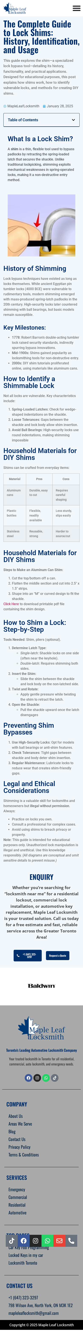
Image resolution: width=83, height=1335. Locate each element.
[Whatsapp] (46, 1078)
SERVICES (16, 1177)
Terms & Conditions (24, 1154)
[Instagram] (36, 1241)
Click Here (11, 604)
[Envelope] (59, 1241)
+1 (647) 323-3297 (23, 1297)
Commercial (18, 1197)
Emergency (17, 1189)
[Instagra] (37, 1078)
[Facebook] (28, 1078)
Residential (17, 1205)
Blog (12, 1131)
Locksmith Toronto (23, 1262)
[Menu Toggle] (76, 8)
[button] (73, 120)
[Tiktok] (12, 1241)
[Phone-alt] (71, 1241)
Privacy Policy (19, 1147)
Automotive (17, 1212)
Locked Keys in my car (26, 1255)
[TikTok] (55, 1078)
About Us (16, 1116)
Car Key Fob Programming (29, 1247)
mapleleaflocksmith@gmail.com (34, 1313)
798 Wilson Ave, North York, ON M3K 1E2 (41, 1305)
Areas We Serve (20, 1123)
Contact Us (17, 1139)
